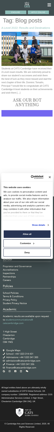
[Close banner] (50, 177)
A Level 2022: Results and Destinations (25, 27)
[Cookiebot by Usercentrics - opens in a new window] (32, 177)
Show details (38, 225)
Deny (27, 252)
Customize (25, 243)
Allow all (27, 234)
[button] (49, 4)
